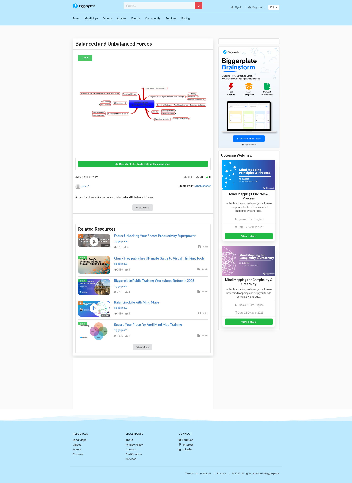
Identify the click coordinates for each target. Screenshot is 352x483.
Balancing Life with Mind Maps (136, 302)
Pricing (186, 18)
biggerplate (120, 241)
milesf (85, 186)
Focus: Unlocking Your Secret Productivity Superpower (155, 236)
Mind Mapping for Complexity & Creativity (248, 282)
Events (135, 18)
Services (171, 18)
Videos (107, 18)
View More (142, 207)
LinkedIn (187, 449)
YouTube (187, 440)
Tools (76, 18)
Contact (131, 449)
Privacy (221, 473)
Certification (134, 454)
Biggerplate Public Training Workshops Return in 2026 (154, 281)
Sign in (238, 7)
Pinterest (187, 445)
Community (153, 18)
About (129, 440)
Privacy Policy (134, 445)
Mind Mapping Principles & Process (249, 196)
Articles (121, 18)
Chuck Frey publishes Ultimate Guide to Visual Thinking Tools (159, 258)
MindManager (203, 185)
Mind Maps (91, 18)
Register (257, 7)
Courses (78, 454)
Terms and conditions (198, 473)
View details (248, 236)
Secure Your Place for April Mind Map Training (148, 325)
